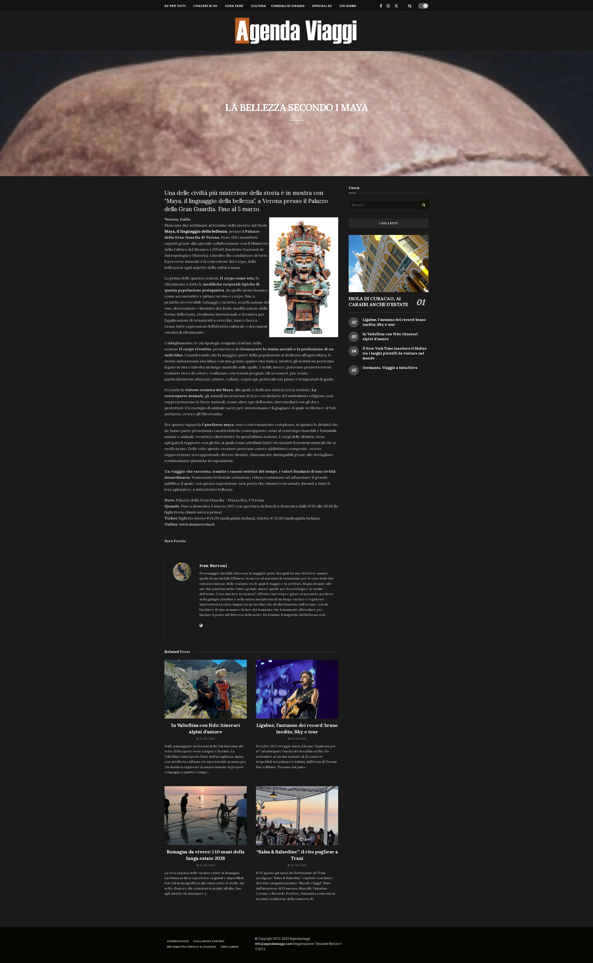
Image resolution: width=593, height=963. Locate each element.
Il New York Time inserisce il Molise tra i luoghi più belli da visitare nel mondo (394, 353)
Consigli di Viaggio (288, 6)
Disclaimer (229, 946)
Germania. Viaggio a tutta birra (390, 367)
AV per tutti (175, 6)
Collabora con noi (208, 941)
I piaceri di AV (205, 6)
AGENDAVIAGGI (178, 941)
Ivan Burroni (213, 565)
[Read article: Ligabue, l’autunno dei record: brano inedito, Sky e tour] (297, 689)
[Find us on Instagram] (388, 6)
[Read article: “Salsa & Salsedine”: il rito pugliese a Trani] (297, 815)
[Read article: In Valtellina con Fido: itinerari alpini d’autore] (205, 689)
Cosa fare (234, 6)
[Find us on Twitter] (396, 6)
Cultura (258, 6)
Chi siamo (348, 6)
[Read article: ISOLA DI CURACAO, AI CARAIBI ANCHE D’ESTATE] (389, 263)
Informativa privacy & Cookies (191, 946)
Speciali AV (322, 6)
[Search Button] (410, 6)
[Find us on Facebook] (381, 6)
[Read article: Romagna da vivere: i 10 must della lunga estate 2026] (205, 815)
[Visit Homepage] (297, 31)
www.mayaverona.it (196, 524)
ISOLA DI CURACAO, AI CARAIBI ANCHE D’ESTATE (378, 301)
